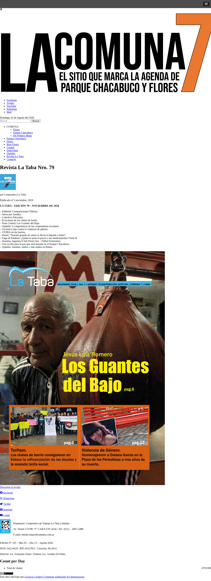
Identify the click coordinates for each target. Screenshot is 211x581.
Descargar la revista (10, 487)
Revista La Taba (15, 156)
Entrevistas (12, 150)
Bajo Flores (13, 144)
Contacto (11, 159)
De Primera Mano (22, 135)
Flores (16, 129)
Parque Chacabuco (23, 132)
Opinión (11, 153)
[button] (206, 4)
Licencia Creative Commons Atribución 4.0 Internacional (54, 576)
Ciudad (10, 147)
